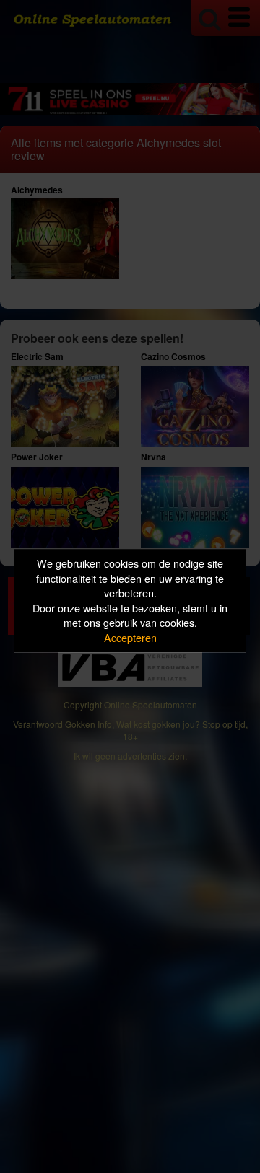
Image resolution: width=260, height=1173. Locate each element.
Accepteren (130, 637)
